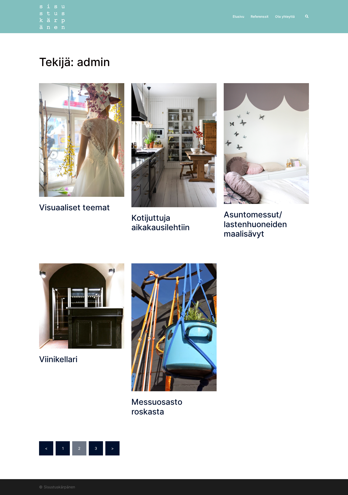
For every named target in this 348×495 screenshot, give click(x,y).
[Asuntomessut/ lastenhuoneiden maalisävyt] (266, 143)
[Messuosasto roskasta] (174, 326)
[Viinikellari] (81, 305)
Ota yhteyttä (285, 16)
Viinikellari (58, 359)
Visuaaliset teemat (74, 207)
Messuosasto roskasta (156, 406)
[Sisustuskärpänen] (52, 16)
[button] (307, 16)
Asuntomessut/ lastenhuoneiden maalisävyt (255, 224)
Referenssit (259, 16)
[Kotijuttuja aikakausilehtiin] (174, 144)
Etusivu (238, 16)
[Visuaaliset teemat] (81, 139)
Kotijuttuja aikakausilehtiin (160, 222)
